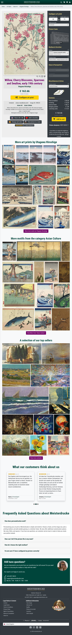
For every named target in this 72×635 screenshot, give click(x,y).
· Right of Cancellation (8, 611)
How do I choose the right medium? (16, 545)
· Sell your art (29, 605)
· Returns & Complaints (8, 613)
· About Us (5, 615)
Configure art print (26, 97)
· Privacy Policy (6, 609)
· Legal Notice (6, 605)
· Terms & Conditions (8, 607)
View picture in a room (33, 122)
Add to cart (60, 119)
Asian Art (15, 6)
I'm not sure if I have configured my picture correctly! (22, 551)
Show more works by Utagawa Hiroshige (36, 231)
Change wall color (16, 122)
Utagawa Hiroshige (24, 6)
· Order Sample (29, 613)
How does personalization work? (15, 521)
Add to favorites (33, 118)
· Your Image (29, 603)
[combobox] (59, 25)
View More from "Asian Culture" (36, 333)
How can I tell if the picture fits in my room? (19, 539)
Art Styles (9, 6)
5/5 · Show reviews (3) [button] (28, 125)
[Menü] (2, 2)
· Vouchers (28, 611)
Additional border (52, 22)
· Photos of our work (30, 609)
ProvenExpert (17, 497)
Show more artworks (36, 458)
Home (3, 6)
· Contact (5, 603)
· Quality (28, 607)
